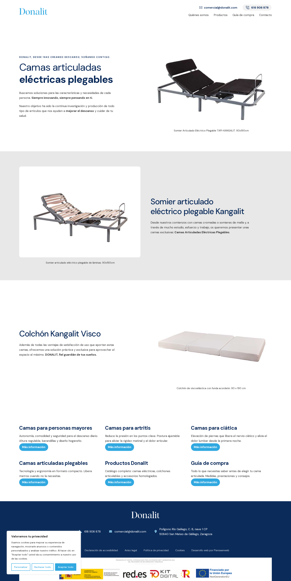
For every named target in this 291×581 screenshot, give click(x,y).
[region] (44, 552)
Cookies (180, 550)
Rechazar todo (42, 567)
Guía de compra (243, 15)
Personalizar (20, 567)
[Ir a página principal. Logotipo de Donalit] (43, 11)
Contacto (265, 15)
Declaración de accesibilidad (101, 550)
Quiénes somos (198, 15)
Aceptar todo (65, 567)
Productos (221, 15)
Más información (33, 447)
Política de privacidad (156, 550)
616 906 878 (260, 7)
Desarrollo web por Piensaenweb (210, 550)
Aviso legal (131, 550)
